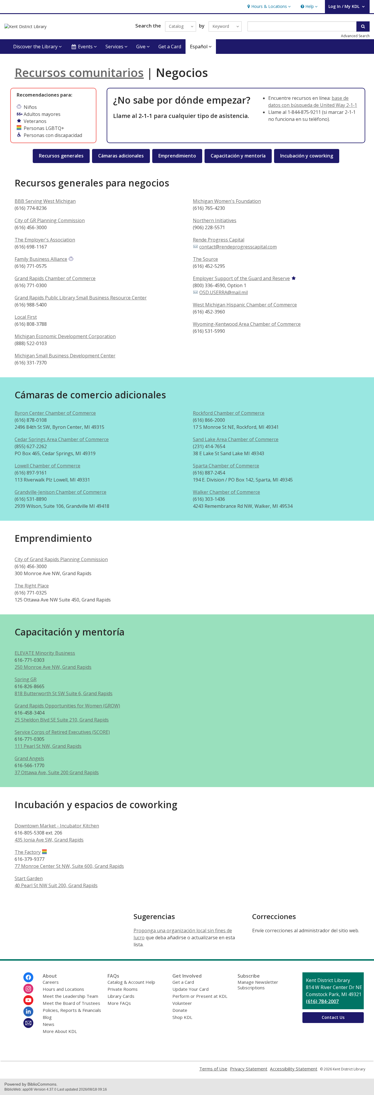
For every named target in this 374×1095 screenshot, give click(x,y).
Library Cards (121, 996)
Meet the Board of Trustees (71, 1003)
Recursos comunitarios (79, 72)
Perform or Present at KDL (199, 996)
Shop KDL (182, 1017)
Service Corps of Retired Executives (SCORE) (62, 732)
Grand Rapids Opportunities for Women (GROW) (67, 705)
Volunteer (182, 1003)
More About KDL (60, 1031)
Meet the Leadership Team (70, 996)
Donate (179, 1010)
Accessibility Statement (293, 1069)
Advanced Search (355, 35)
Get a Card (169, 46)
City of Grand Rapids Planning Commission (61, 559)
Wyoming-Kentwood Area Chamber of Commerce (247, 324)
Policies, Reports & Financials (72, 1010)
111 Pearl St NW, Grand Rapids (48, 746)
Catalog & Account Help (131, 982)
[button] (268, 6)
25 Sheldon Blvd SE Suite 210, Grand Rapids (62, 720)
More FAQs (119, 1003)
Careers (51, 982)
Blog (47, 1017)
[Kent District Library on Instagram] (28, 989)
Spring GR (26, 679)
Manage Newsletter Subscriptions (258, 985)
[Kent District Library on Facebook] (28, 977)
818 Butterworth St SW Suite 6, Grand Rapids (63, 693)
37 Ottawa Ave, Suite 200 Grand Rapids (57, 772)
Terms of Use (213, 1069)
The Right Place (32, 585)
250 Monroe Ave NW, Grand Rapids (53, 667)
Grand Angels (29, 758)
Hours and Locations (63, 989)
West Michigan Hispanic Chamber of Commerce (245, 304)
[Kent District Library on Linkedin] (28, 1012)
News (48, 1024)
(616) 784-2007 (322, 1001)
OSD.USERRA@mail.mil (223, 292)
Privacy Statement (248, 1069)
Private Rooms (123, 989)
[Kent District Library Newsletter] (28, 1023)
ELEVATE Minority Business (45, 653)
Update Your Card (190, 989)
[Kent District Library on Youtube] (28, 1000)
